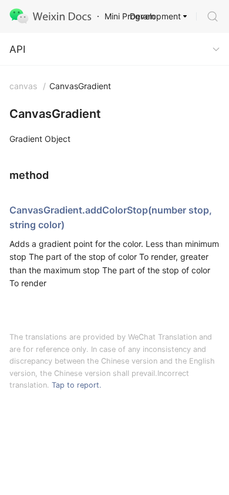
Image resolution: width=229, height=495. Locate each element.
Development (155, 16)
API (17, 49)
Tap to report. (77, 385)
